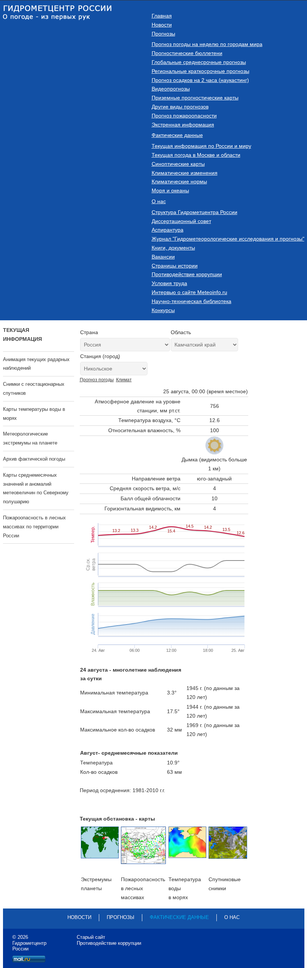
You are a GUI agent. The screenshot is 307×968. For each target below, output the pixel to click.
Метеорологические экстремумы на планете (30, 438)
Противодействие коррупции (187, 274)
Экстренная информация (183, 125)
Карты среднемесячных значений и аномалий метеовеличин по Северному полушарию (36, 488)
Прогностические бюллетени (187, 53)
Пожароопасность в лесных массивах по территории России (34, 526)
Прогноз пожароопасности (184, 116)
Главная (162, 16)
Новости (162, 25)
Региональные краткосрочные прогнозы (200, 71)
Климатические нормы (179, 181)
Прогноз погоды (97, 379)
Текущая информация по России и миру (201, 146)
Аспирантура (167, 230)
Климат (124, 379)
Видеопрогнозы (171, 89)
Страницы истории (175, 266)
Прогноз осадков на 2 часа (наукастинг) (200, 80)
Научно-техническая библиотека (191, 301)
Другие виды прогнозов (180, 107)
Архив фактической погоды (34, 459)
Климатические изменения (185, 173)
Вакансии (163, 257)
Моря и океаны (170, 190)
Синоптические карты (178, 164)
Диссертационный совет (181, 221)
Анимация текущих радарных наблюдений (36, 364)
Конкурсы (163, 310)
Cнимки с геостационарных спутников (33, 388)
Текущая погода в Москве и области (196, 155)
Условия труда (169, 283)
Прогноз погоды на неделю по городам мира (207, 44)
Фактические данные (177, 135)
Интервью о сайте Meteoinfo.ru (189, 292)
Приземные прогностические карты (195, 98)
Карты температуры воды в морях (34, 413)
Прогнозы (163, 34)
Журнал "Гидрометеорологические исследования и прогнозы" (228, 239)
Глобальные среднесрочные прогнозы (199, 62)
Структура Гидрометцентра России (194, 212)
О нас (159, 201)
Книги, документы (173, 248)
